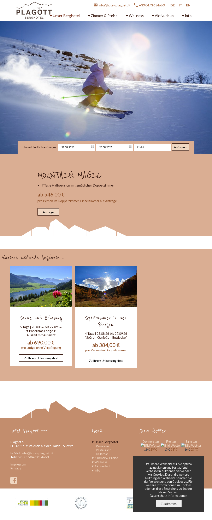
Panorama (102, 446)
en (188, 5)
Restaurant (103, 450)
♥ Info (187, 15)
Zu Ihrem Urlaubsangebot (41, 358)
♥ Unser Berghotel (65, 15)
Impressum (18, 464)
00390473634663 (36, 457)
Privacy (15, 468)
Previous (6, 83)
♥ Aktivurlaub (163, 15)
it (180, 5)
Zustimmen (169, 503)
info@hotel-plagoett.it (37, 453)
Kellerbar (102, 454)
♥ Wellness (135, 15)
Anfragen (180, 147)
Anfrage (48, 212)
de (172, 5)
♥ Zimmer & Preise (103, 15)
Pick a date (93, 147)
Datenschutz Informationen (168, 495)
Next (206, 83)
